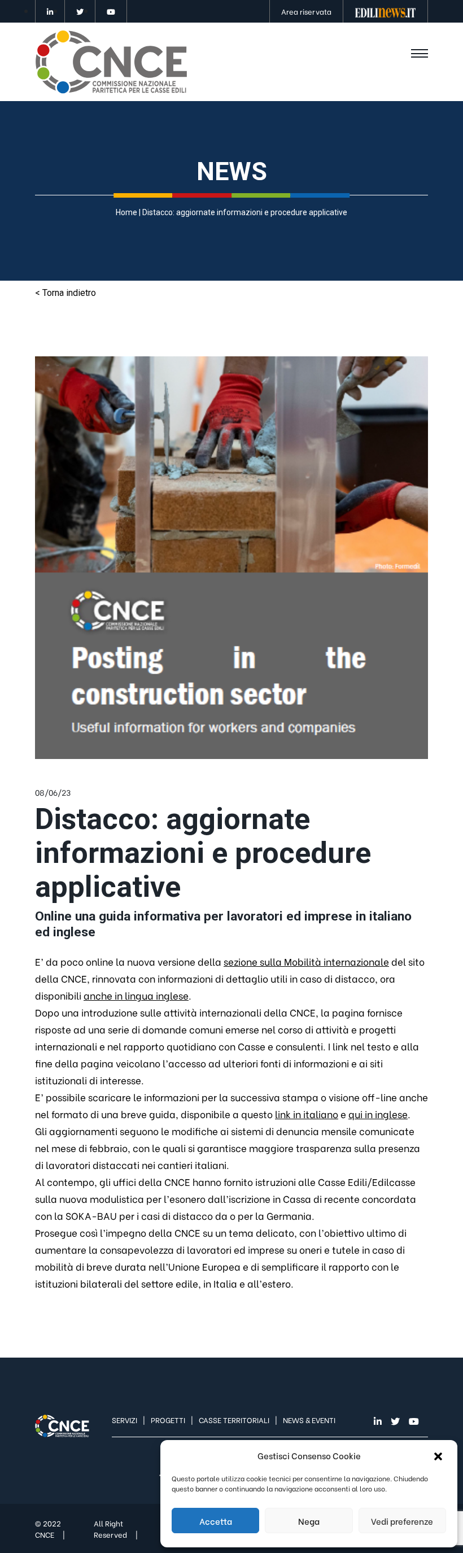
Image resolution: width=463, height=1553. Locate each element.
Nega (309, 1521)
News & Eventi (309, 1419)
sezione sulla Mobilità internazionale (306, 961)
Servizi (124, 1419)
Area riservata (306, 11)
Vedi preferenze (402, 1521)
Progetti (168, 1419)
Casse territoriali (234, 1419)
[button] (439, 1455)
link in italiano (306, 1114)
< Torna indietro (65, 292)
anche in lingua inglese (136, 995)
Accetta (215, 1521)
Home (126, 212)
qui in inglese (378, 1114)
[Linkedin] (49, 11)
